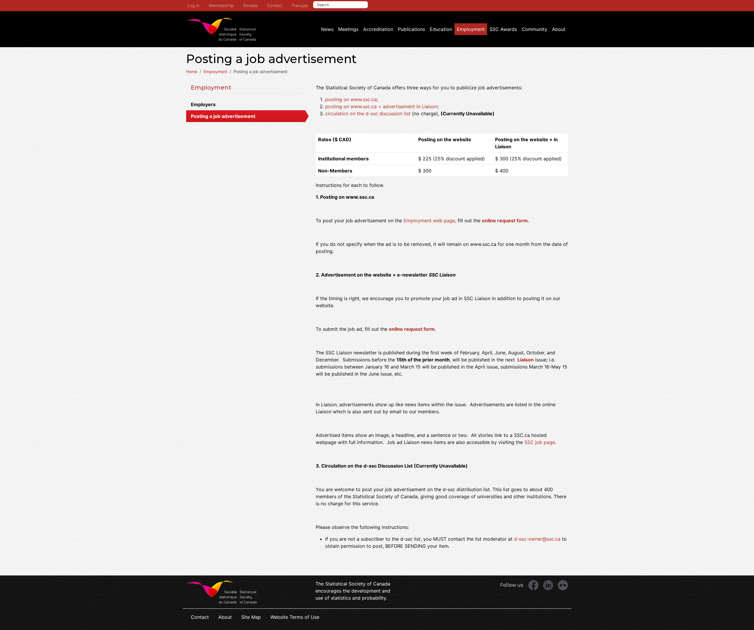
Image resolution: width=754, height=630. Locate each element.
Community (534, 29)
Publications (411, 29)
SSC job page (539, 442)
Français (300, 5)
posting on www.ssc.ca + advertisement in (381, 106)
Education (441, 29)
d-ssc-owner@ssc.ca (537, 539)
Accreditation (378, 29)
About (559, 29)
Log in (193, 5)
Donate (250, 5)
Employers (203, 104)
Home (191, 71)
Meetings (348, 29)
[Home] (221, 29)
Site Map (251, 617)
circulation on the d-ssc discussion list (368, 113)
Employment (471, 29)
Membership (221, 5)
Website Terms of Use (294, 617)
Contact (274, 5)
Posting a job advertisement (223, 116)
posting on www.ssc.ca (351, 99)
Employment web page (429, 220)
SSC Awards (503, 29)
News (327, 29)
